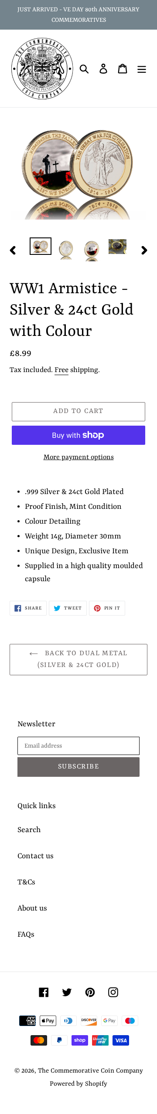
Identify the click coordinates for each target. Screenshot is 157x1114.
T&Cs (26, 882)
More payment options (79, 457)
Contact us (35, 856)
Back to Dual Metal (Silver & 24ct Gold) (83, 659)
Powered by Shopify (78, 1084)
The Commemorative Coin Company (90, 1071)
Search (29, 830)
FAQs (25, 934)
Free (61, 370)
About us (32, 908)
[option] (40, 247)
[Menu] (141, 68)
